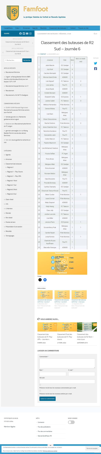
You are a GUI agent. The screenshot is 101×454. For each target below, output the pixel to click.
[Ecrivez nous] (27, 33)
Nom (41, 370)
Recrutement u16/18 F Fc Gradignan (17, 95)
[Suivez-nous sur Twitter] (24, 33)
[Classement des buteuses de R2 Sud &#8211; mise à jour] (79, 294)
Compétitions (8, 28)
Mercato (8, 213)
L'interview (9, 208)
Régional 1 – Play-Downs (15, 172)
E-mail (70, 370)
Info (7, 204)
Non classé (9, 218)
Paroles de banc (10, 222)
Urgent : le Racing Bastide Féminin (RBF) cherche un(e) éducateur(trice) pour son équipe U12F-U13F (17, 79)
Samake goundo (11, 117)
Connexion (41, 422)
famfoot (43, 54)
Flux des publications (44, 427)
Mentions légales (9, 427)
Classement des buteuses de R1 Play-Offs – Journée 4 (45, 336)
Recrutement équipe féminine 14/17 (17, 86)
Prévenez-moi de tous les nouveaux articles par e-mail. (55, 394)
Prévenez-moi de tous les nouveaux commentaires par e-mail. (57, 388)
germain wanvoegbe (12, 131)
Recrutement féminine (13, 72)
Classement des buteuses (57, 28)
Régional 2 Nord (12, 189)
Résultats (43, 28)
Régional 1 (10, 167)
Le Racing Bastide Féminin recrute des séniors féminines (16, 133)
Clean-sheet (9, 199)
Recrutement (10, 90)
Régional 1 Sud (11, 185)
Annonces (26, 28)
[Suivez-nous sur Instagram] (30, 33)
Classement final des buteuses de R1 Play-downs (65, 336)
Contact (73, 28)
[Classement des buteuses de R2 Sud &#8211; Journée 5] (62, 294)
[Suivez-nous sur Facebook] (20, 33)
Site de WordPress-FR (45, 436)
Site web (42, 378)
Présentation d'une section (14, 227)
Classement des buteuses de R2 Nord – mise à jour (85, 336)
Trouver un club (83, 28)
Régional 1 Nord (12, 181)
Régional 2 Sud (65, 34)
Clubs (17, 28)
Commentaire (43, 356)
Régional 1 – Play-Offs (14, 176)
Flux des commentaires (45, 431)
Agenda (34, 28)
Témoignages (10, 236)
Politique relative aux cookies (50, 451)
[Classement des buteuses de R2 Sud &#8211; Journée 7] (45, 294)
